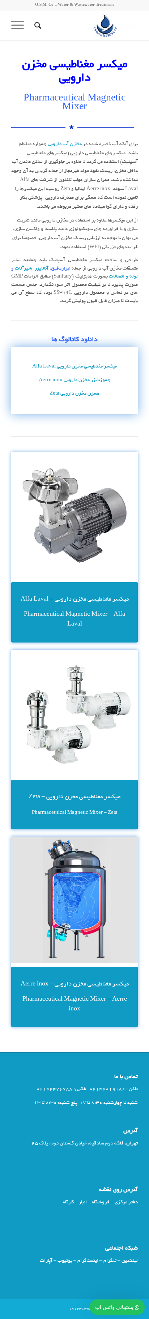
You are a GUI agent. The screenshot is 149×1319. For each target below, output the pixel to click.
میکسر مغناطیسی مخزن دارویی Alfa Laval (74, 366)
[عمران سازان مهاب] (87, 25)
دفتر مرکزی (126, 1202)
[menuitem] (37, 25)
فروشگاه (101, 1202)
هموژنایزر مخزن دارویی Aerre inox (75, 380)
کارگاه (68, 1202)
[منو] (20, 25)
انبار (83, 1202)
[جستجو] (37, 25)
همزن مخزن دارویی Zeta (74, 393)
